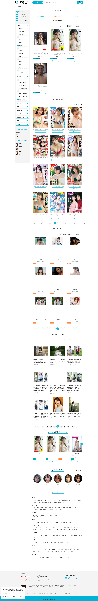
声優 (67, 548)
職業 (18, 120)
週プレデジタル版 (22, 16)
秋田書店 (20, 28)
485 (51, 426)
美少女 (36, 535)
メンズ (56, 557)
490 (68, 426)
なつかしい (60, 535)
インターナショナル (65, 529)
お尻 (52, 527)
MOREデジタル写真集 (23, 88)
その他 (18, 124)
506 (73, 328)
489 (64, 426)
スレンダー (37, 527)
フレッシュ (44, 529)
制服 (44, 522)
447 (54, 328)
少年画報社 (21, 53)
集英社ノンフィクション (23, 96)
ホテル (56, 542)
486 (54, 426)
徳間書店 (44, 502)
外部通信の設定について (54, 593)
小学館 (20, 50)
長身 (77, 527)
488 (61, 426)
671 (76, 426)
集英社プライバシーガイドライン (30, 593)
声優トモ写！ (36, 516)
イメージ (19, 113)
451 (68, 328)
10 (69, 223)
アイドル (45, 548)
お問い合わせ (70, 593)
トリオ (41, 542)
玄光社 (20, 39)
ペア (35, 542)
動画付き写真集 (53, 515)
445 (47, 328)
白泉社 (20, 64)
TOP (15, 6)
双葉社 (59, 502)
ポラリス (41, 516)
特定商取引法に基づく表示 (43, 593)
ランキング (18, 134)
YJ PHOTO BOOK (22, 82)
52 (74, 223)
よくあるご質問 (64, 593)
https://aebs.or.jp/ (31, 587)
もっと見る (78, 470)
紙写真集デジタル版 (37, 515)
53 (77, 223)
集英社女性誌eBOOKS (23, 93)
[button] (82, 444)
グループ (49, 542)
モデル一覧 (25, 157)
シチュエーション (21, 117)
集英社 (20, 45)
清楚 (35, 537)
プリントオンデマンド (74, 515)
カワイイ (69, 535)
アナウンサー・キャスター (59, 549)
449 (61, 328)
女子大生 (73, 548)
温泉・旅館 (64, 542)
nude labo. (46, 516)
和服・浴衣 (67, 522)
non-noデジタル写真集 (77, 507)
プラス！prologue (46, 515)
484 (47, 426)
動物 (63, 557)
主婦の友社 (74, 500)
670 (73, 426)
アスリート (62, 551)
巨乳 (46, 527)
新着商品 (18, 132)
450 (64, 328)
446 (51, 328)
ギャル (75, 529)
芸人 (54, 551)
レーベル (19, 76)
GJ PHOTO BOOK (22, 85)
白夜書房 (20, 67)
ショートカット (61, 527)
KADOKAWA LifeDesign (56, 500)
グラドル (37, 548)
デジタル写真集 (22, 14)
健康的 (36, 529)
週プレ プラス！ (22, 18)
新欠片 (20, 61)
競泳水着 (51, 522)
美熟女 (51, 535)
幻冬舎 (20, 42)
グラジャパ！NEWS (23, 20)
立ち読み (58, 61)
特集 (17, 136)
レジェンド (46, 551)
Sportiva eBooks (22, 99)
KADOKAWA (21, 34)
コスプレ (36, 522)
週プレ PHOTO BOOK (38, 507)
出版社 (18, 25)
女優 (53, 548)
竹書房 (20, 56)
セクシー (78, 535)
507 (76, 328)
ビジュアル (19, 110)
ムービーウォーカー (22, 72)
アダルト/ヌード (70, 551)
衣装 (18, 106)
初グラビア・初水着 (46, 557)
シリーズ (19, 103)
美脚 (70, 527)
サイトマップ (77, 593)
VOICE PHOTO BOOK (63, 515)
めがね (58, 522)
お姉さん (44, 535)
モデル (59, 548)
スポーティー (54, 529)
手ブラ (36, 557)
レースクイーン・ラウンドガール (42, 549)
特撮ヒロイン (37, 551)
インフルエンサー (74, 549)
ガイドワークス (21, 31)
